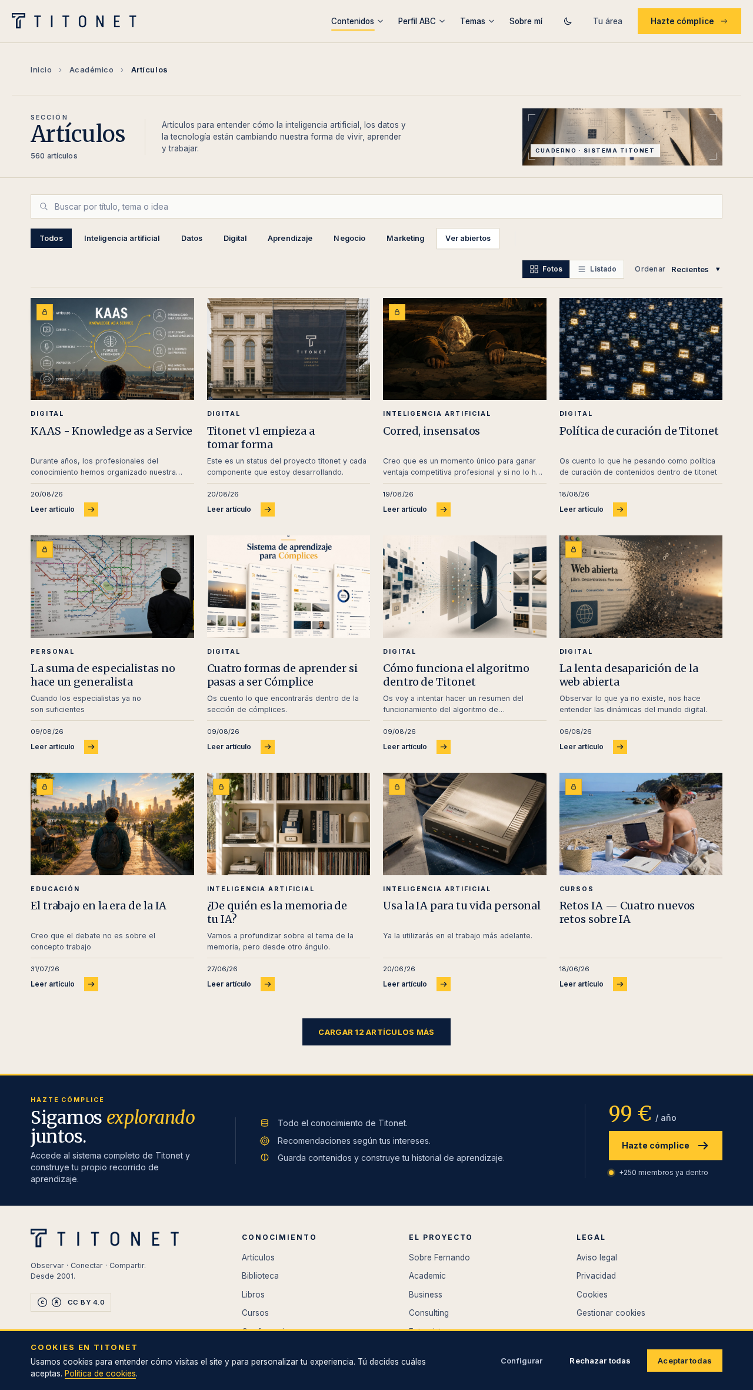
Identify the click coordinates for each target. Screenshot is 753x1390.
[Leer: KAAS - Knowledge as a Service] (112, 349)
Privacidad (596, 1275)
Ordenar (650, 268)
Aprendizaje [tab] (290, 238)
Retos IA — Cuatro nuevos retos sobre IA (627, 912)
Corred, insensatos (431, 431)
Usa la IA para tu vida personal (462, 905)
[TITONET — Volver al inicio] (78, 21)
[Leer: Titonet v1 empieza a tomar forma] (289, 349)
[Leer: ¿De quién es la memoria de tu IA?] (289, 824)
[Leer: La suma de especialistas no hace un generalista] (112, 586)
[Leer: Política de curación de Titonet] (641, 349)
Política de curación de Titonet (639, 431)
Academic (427, 1275)
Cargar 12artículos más (376, 1032)
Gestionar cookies (611, 1313)
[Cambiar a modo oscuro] (568, 21)
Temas (472, 21)
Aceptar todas (685, 1360)
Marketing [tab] (405, 238)
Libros (253, 1294)
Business (425, 1294)
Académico (91, 69)
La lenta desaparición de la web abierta (629, 675)
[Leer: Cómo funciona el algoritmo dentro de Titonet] (465, 586)
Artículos (258, 1257)
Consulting (429, 1313)
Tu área (607, 21)
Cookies (592, 1294)
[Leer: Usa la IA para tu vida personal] (465, 824)
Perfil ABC (417, 21)
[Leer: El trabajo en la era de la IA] (112, 824)
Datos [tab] (192, 238)
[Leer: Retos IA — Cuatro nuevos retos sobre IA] (641, 824)
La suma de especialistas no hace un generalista (103, 675)
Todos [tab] (51, 238)
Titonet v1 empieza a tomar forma (261, 437)
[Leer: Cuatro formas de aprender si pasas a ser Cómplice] (289, 586)
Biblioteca (260, 1275)
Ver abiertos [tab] (468, 238)
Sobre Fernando (439, 1257)
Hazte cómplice (682, 21)
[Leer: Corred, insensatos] (465, 349)
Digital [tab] (235, 238)
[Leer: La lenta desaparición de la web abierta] (641, 586)
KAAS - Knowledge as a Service (111, 431)
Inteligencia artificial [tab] (122, 238)
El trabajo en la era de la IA (98, 905)
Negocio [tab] (349, 238)
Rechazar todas (600, 1360)
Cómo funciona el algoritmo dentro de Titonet (456, 675)
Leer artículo (53, 509)
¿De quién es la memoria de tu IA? (277, 912)
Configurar (521, 1360)
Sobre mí (525, 21)
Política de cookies (100, 1373)
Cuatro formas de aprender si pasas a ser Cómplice (282, 675)
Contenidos (352, 21)
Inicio (41, 69)
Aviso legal (597, 1257)
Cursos (255, 1313)
